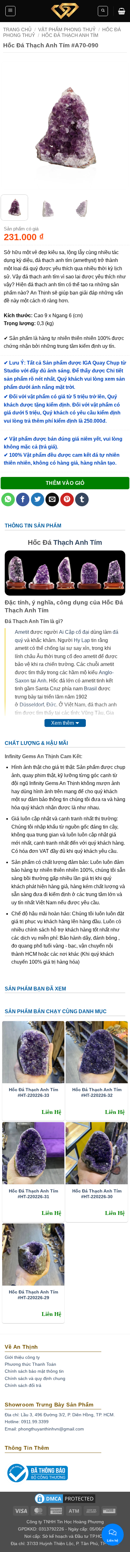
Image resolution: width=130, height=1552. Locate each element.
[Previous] (11, 126)
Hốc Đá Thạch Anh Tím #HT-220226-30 (96, 1193)
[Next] (119, 126)
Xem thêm (62, 723)
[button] (10, 11)
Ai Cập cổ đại (74, 632)
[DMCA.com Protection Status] (65, 1500)
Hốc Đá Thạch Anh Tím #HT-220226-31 (33, 1193)
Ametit (22, 632)
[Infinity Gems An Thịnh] (65, 11)
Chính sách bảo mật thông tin (34, 1371)
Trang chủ (17, 29)
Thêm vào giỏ (65, 483)
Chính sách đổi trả (23, 1385)
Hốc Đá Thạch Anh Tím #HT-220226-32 (96, 1092)
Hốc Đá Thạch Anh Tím (70, 35)
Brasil (90, 688)
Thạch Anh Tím (77, 542)
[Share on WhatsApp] (8, 499)
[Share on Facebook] (23, 499)
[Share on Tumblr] (82, 499)
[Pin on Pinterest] (67, 499)
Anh (41, 680)
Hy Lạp (82, 640)
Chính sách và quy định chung (35, 1378)
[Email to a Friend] (52, 499)
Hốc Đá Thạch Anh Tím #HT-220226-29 (33, 1294)
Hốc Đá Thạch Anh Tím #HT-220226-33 (33, 1092)
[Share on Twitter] (37, 499)
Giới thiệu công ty (22, 1357)
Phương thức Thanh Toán (30, 1364)
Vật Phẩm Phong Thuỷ (67, 29)
